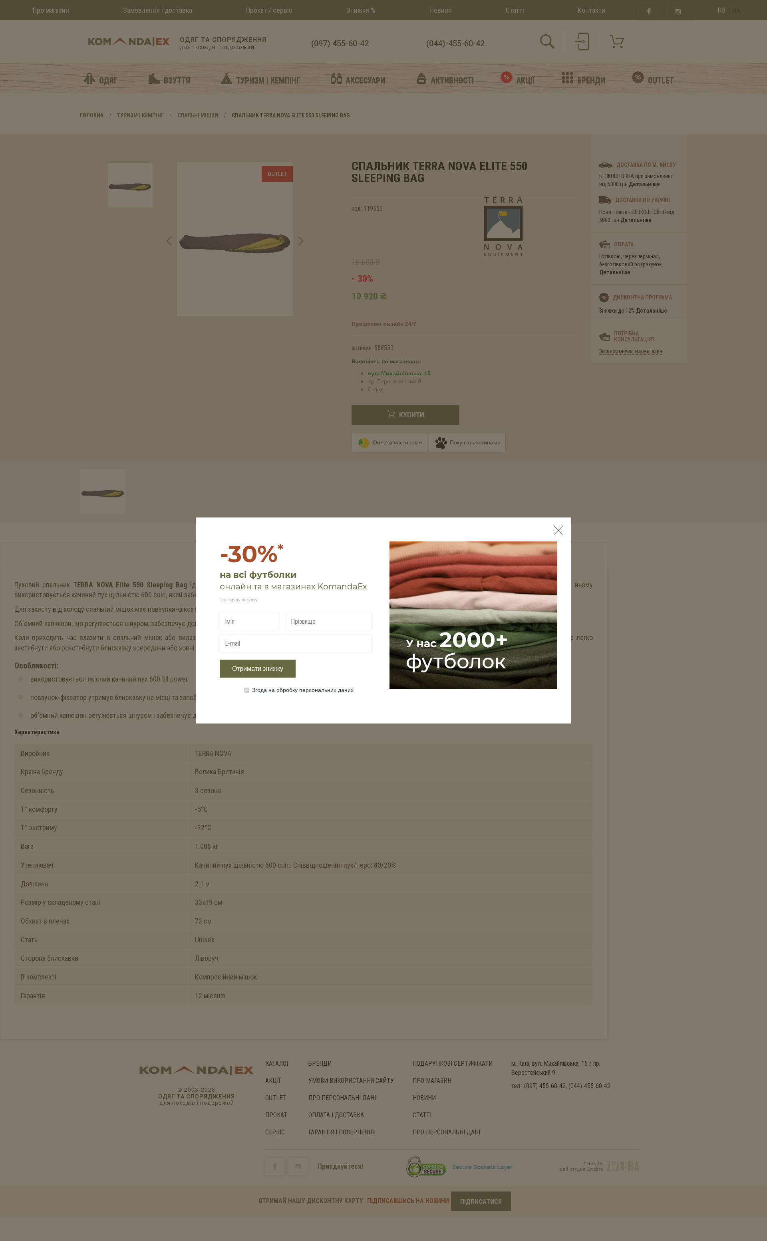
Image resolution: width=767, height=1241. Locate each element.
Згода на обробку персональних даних (303, 690)
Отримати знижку (257, 668)
